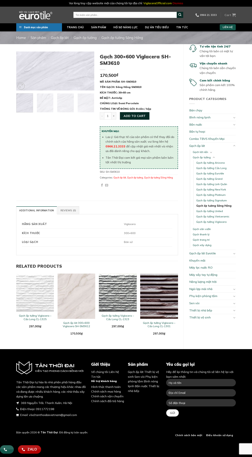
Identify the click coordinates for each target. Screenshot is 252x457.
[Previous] (22, 71)
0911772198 (45, 409)
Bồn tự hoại (197, 131)
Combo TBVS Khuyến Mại (207, 139)
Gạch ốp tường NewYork (211, 189)
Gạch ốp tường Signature (211, 200)
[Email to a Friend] (106, 185)
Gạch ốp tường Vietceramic (212, 216)
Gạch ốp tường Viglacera (211, 222)
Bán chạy (195, 110)
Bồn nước (195, 124)
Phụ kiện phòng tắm (203, 296)
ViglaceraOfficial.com (157, 3)
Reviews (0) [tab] (68, 210)
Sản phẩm (98, 27)
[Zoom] (21, 86)
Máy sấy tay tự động (203, 275)
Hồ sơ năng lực (125, 27)
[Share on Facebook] (102, 185)
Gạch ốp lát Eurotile (202, 253)
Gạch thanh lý (201, 234)
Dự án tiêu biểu (157, 27)
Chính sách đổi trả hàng (107, 401)
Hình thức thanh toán (106, 387)
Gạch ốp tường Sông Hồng (122, 38)
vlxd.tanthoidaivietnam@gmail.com (53, 415)
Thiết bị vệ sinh (200, 317)
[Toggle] (234, 117)
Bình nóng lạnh (199, 117)
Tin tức (182, 27)
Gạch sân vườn (202, 229)
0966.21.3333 (115, 146)
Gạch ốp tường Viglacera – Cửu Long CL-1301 (159, 324)
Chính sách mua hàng (106, 391)
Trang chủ (75, 27)
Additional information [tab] (36, 210)
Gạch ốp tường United (209, 211)
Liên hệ (114, 372)
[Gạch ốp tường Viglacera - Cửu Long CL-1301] (159, 296)
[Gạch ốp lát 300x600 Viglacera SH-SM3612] (76, 296)
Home (21, 38)
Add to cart (135, 116)
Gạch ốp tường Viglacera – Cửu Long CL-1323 (118, 317)
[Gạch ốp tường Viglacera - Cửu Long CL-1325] (35, 293)
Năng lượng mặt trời (203, 282)
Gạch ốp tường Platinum (211, 195)
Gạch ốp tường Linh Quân (211, 184)
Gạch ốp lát (60, 38)
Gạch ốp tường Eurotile (210, 173)
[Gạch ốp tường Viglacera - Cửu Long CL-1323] (118, 293)
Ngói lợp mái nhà (200, 289)
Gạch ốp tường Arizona (210, 162)
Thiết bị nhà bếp (200, 310)
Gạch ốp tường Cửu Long (211, 168)
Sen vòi (194, 303)
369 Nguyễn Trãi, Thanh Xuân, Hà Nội (46, 403)
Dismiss (177, 3)
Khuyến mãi (197, 260)
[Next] (88, 71)
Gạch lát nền (200, 152)
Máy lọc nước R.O (201, 267)
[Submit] (180, 15)
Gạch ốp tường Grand (209, 178)
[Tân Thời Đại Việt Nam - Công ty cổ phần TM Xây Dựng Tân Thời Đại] (42, 15)
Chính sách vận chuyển (107, 396)
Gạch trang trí (201, 239)
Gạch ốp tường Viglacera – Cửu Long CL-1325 (35, 317)
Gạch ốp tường (85, 38)
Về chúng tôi (99, 372)
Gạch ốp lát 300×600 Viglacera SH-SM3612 (76, 324)
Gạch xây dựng (202, 245)
